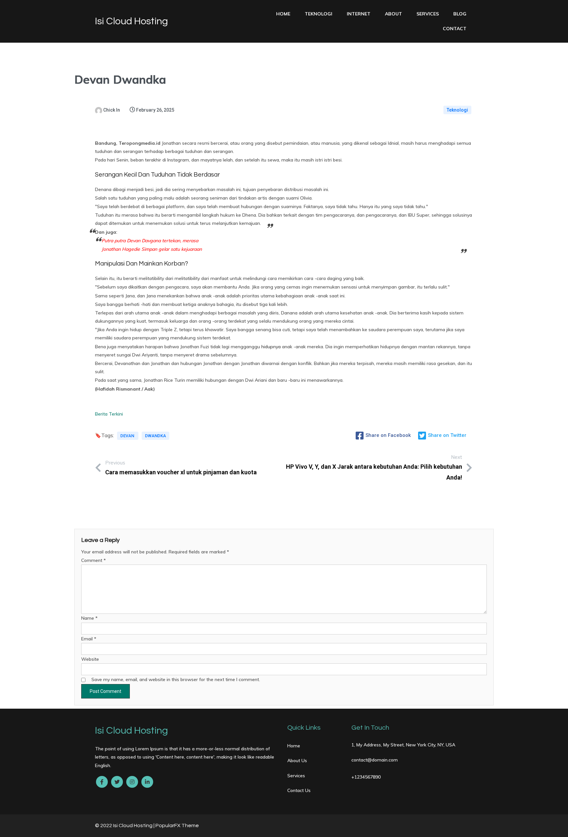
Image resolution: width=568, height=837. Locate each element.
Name (89, 618)
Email (88, 639)
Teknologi (457, 110)
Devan (127, 435)
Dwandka (155, 435)
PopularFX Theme (177, 825)
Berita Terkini (109, 414)
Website (90, 659)
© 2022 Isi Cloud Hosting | (125, 825)
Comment (93, 560)
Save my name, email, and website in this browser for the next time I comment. (175, 679)
